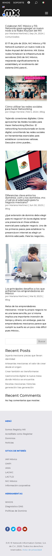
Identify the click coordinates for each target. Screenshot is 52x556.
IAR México (11, 459)
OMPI (8, 464)
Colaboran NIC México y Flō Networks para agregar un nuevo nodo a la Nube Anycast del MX (24, 28)
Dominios (10, 438)
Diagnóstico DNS (14, 506)
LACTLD (9, 477)
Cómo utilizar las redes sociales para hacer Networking (23, 107)
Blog (42, 112)
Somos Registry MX (15, 430)
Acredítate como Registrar (18, 434)
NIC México (11, 481)
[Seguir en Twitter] (13, 529)
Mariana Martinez (18, 33)
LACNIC (9, 472)
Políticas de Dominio (16, 511)
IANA (8, 468)
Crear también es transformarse (22, 371)
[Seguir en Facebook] (7, 529)
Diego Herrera (16, 112)
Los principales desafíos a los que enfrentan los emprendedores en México (25, 291)
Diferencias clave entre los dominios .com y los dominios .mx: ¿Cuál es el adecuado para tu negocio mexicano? (25, 199)
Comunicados (12, 37)
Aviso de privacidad (32, 549)
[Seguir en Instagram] (19, 529)
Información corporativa (17, 485)
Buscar (41, 341)
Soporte (18, 3)
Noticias (9, 443)
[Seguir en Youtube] (25, 529)
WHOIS (6, 3)
